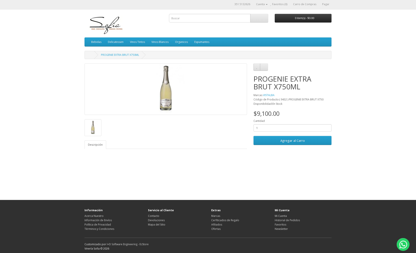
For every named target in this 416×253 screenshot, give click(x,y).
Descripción (95, 145)
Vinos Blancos (160, 42)
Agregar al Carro (292, 140)
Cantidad (259, 121)
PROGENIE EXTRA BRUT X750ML (120, 55)
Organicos (181, 42)
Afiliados (216, 224)
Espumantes (201, 42)
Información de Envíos (98, 220)
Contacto (153, 216)
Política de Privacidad (97, 224)
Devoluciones (156, 220)
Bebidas (96, 42)
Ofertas (216, 229)
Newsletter (281, 229)
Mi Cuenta (281, 216)
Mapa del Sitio (156, 224)
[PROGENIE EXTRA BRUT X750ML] (165, 89)
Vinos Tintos (137, 42)
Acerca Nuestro (94, 216)
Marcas (215, 216)
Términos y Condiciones (99, 229)
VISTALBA (269, 95)
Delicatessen (116, 42)
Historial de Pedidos (287, 220)
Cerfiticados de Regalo (225, 220)
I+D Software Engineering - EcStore (128, 244)
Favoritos (280, 224)
